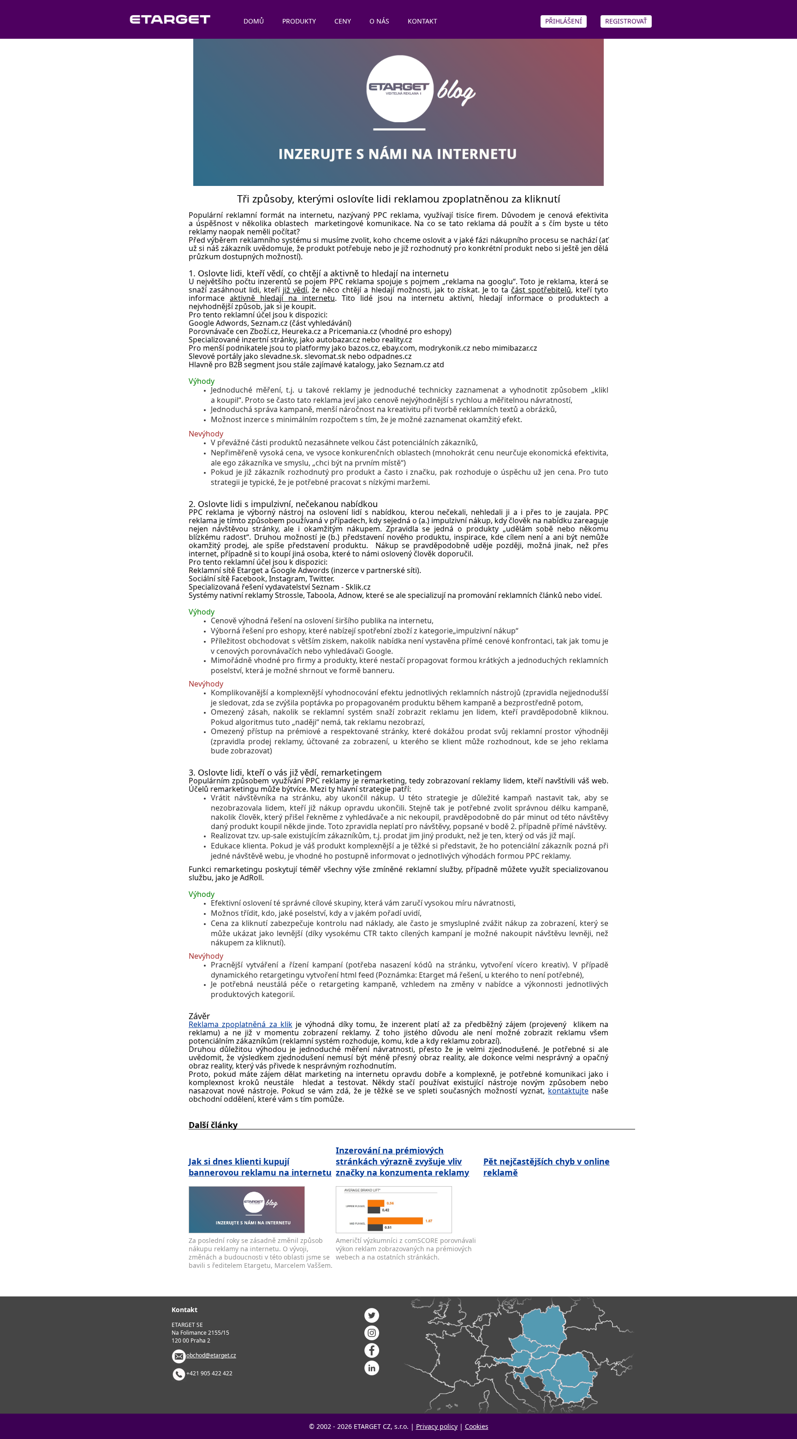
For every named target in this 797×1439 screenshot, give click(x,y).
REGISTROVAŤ (626, 21)
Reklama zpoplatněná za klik (240, 1024)
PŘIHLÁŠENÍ (563, 21)
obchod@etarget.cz (211, 1355)
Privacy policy (437, 1426)
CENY (342, 21)
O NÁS (379, 21)
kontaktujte (568, 1091)
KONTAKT (422, 21)
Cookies (476, 1426)
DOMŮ (254, 21)
